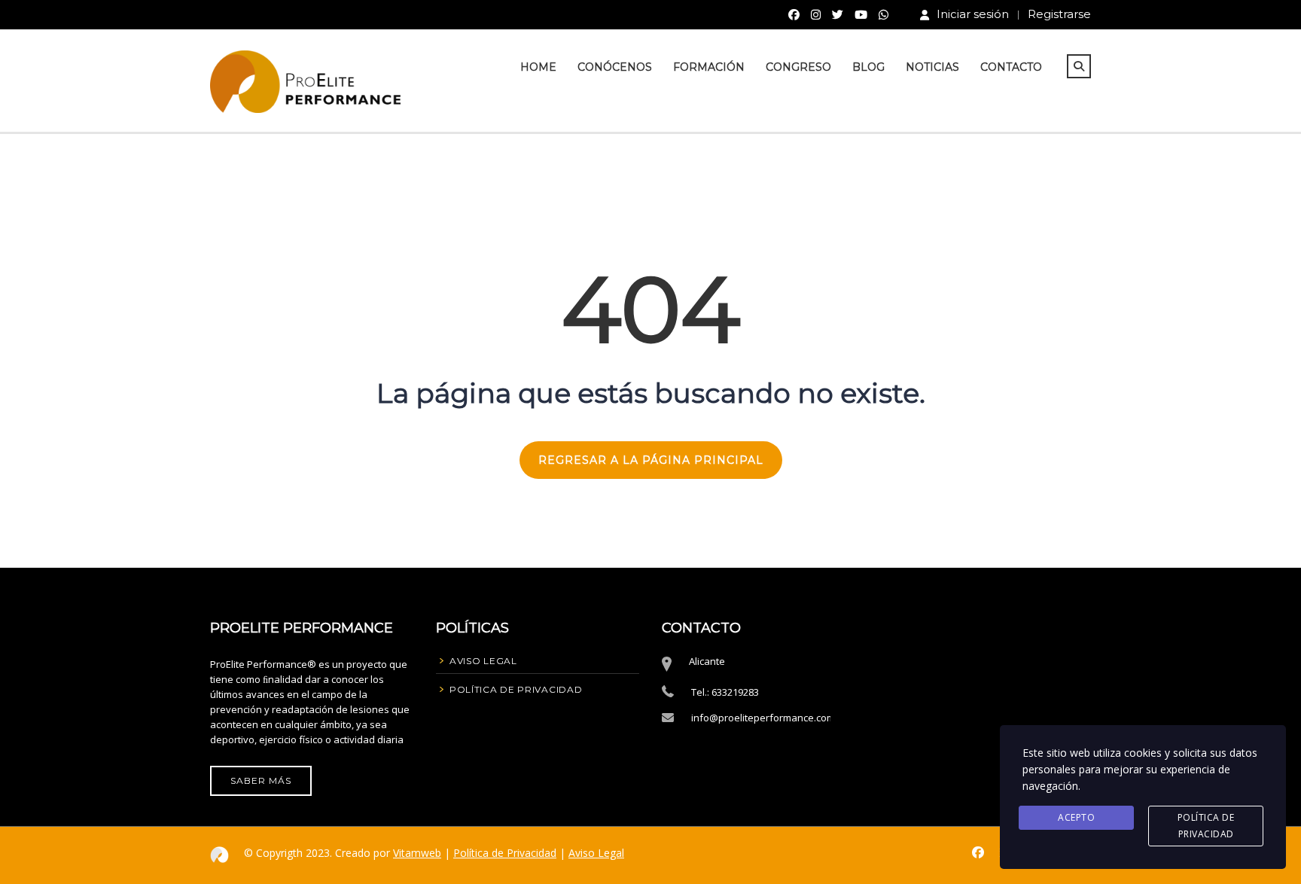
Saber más (260, 780)
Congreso (798, 67)
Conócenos (614, 67)
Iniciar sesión (973, 14)
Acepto (1076, 817)
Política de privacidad (1206, 825)
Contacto (1011, 67)
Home (538, 67)
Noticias (932, 67)
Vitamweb (417, 853)
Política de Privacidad (504, 853)
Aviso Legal (596, 853)
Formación (709, 67)
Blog (868, 67)
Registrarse (1059, 14)
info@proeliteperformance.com (763, 717)
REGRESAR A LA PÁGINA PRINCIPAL (650, 460)
